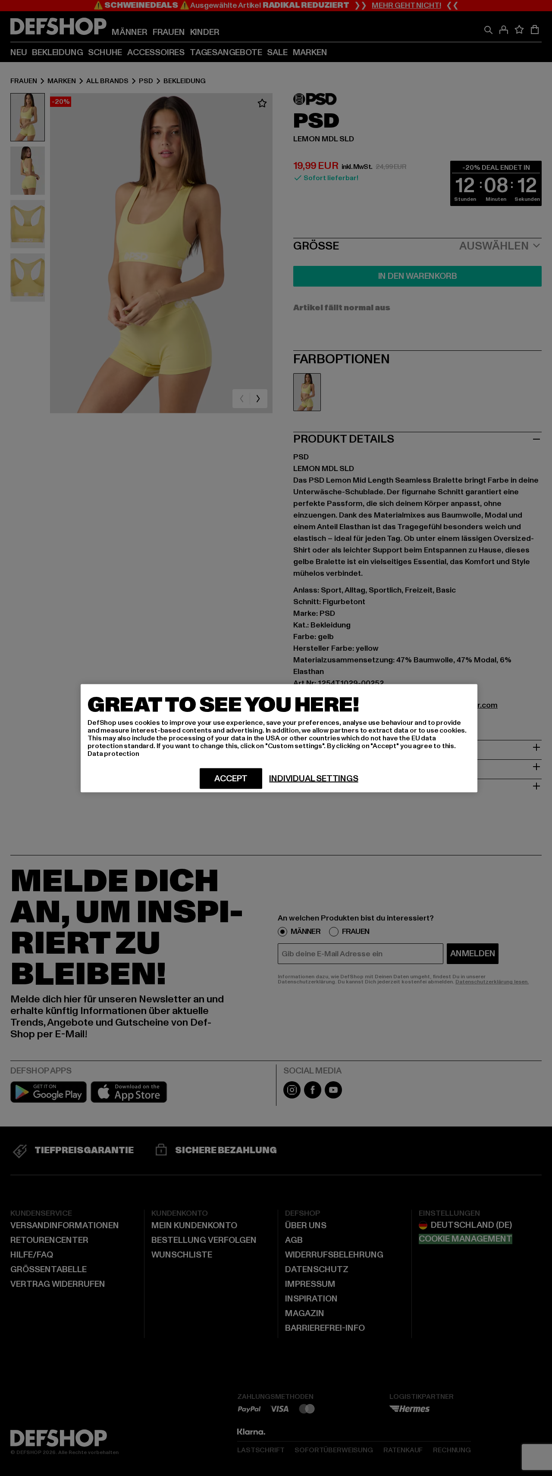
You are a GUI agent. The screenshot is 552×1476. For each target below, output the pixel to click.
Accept (231, 778)
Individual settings (313, 778)
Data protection (113, 753)
